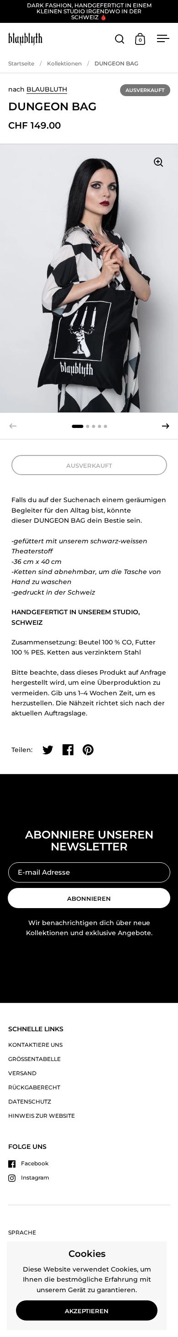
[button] (166, 426)
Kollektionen (64, 63)
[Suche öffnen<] (120, 38)
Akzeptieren (87, 1311)
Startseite (21, 63)
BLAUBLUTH (46, 89)
